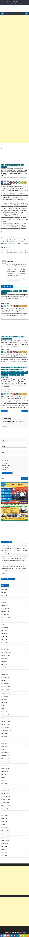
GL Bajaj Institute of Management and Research (12, 369)
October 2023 (5, 690)
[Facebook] (2, 182)
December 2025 (6, 614)
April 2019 (4, 856)
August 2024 (5, 658)
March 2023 (5, 712)
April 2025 (4, 639)
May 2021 (4, 780)
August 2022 (5, 733)
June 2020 (4, 815)
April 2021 (4, 784)
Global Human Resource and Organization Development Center (14, 372)
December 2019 (6, 834)
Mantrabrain (23, 932)
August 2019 (5, 843)
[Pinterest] (13, 182)
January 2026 (5, 611)
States (22, 165)
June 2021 (4, 777)
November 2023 (6, 686)
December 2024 (6, 652)
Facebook (4, 243)
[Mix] (19, 182)
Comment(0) (23, 177)
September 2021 (6, 768)
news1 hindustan (14, 177)
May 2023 (4, 705)
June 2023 (4, 702)
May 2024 (4, 668)
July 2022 (4, 737)
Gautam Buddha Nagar (21, 367)
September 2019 (6, 840)
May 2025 (4, 636)
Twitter (9, 243)
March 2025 (5, 643)
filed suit (7, 165)
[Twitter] (5, 182)
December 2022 (6, 721)
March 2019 (5, 859)
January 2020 (5, 831)
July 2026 (4, 592)
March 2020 (5, 824)
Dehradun (15, 290)
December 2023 (6, 683)
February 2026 (5, 608)
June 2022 (4, 740)
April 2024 (4, 671)
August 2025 (5, 627)
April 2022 (4, 746)
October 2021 (5, 765)
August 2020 (5, 809)
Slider (18, 165)
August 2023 (5, 696)
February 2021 (5, 790)
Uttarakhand (4, 167)
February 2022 (5, 752)
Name (4, 440)
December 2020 (6, 796)
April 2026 (4, 602)
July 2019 (4, 846)
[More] (25, 182)
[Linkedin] (10, 182)
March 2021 (5, 787)
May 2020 (4, 818)
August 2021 (5, 771)
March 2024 (5, 674)
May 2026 (4, 599)
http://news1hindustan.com (14, 281)
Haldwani (13, 165)
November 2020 (6, 799)
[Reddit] (8, 182)
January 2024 (5, 680)
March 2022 (5, 749)
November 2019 (6, 837)
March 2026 (5, 605)
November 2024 (6, 655)
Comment (5, 426)
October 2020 (5, 802)
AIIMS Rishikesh (4, 336)
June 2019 (4, 849)
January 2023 (5, 718)
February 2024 (6, 677)
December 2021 (6, 759)
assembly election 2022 (6, 290)
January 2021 (5, 793)
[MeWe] (16, 182)
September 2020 (6, 806)
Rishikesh (18, 336)
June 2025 (4, 633)
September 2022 (6, 730)
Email (4, 446)
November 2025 (6, 618)
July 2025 (4, 630)
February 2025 (5, 646)
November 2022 (6, 724)
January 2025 (5, 649)
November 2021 (6, 762)
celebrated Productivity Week (7, 367)
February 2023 (5, 715)
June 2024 (5, 665)
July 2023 (4, 699)
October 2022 (5, 727)
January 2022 (5, 755)
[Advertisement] (14, 79)
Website (4, 452)
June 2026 (4, 596)
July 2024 (4, 661)
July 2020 (4, 812)
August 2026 (5, 589)
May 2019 (4, 853)
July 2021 (4, 774)
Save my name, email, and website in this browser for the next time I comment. (6, 464)
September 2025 (6, 624)
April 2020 (4, 821)
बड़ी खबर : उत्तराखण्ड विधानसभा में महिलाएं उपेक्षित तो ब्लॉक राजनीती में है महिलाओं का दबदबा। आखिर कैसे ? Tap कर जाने (14, 297)
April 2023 (4, 708)
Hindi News (5, 238)
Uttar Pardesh (4, 377)
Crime (2, 165)
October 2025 (5, 621)
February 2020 (5, 827)
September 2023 (6, 693)
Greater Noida (4, 375)
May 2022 (4, 743)
